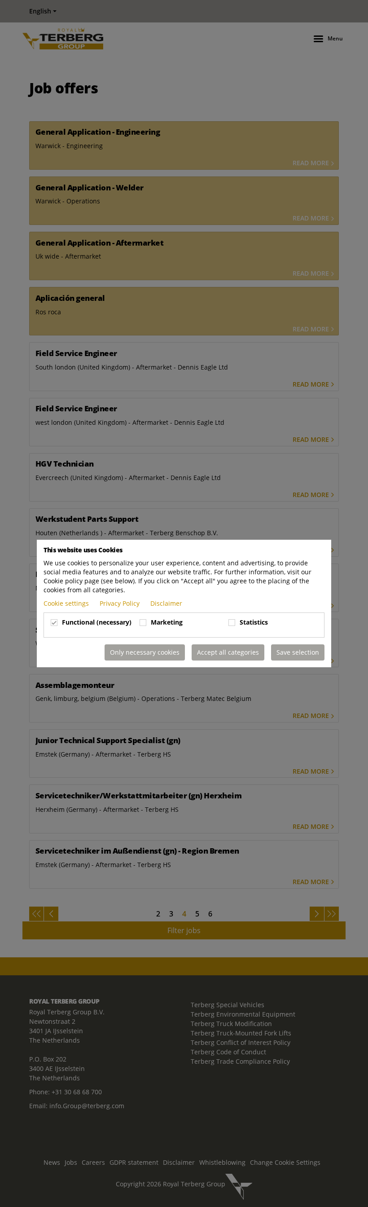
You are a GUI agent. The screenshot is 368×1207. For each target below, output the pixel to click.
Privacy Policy (120, 603)
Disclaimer (166, 603)
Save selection (297, 652)
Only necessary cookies (145, 652)
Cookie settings (67, 603)
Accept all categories (228, 652)
